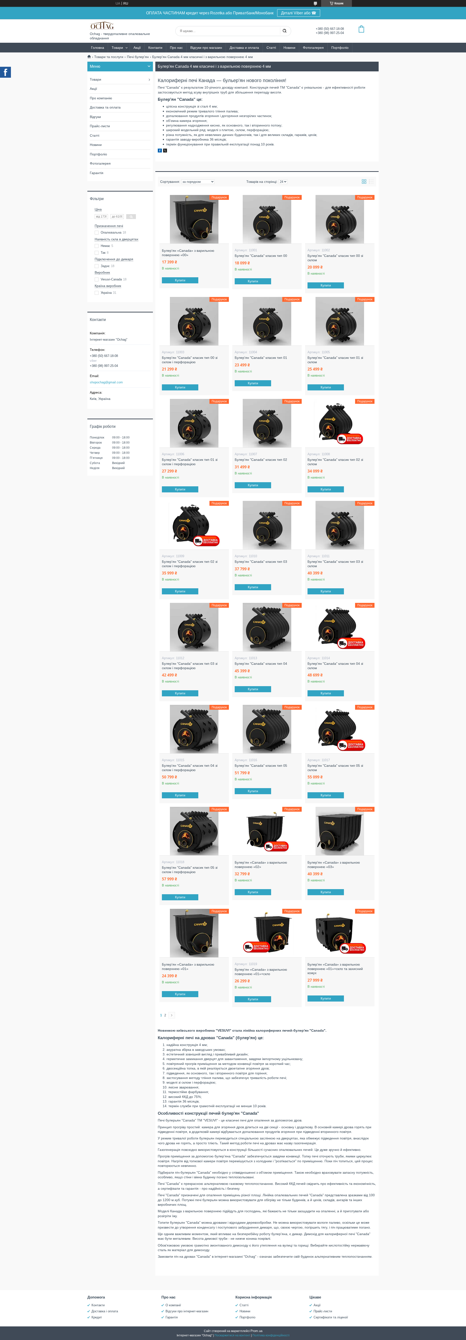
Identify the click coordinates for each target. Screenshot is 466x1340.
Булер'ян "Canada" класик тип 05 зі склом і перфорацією (189, 870)
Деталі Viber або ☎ (298, 13)
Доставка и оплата (244, 48)
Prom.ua (256, 1331)
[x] (165, 151)
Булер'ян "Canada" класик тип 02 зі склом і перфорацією (189, 564)
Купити (180, 280)
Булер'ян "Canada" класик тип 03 (261, 562)
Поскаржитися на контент (232, 1335)
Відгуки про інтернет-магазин (187, 1311)
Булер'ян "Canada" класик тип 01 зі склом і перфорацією (189, 462)
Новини (289, 48)
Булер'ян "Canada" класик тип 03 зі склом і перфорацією (189, 666)
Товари (117, 48)
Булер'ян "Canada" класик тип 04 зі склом (335, 666)
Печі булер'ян (138, 57)
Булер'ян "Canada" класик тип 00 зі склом (335, 258)
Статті (271, 48)
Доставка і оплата (105, 1311)
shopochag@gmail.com (106, 382)
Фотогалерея (313, 48)
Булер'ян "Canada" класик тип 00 (261, 256)
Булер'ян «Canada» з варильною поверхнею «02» (261, 864)
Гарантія (96, 173)
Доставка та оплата (105, 107)
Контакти (155, 48)
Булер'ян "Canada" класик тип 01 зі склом (335, 360)
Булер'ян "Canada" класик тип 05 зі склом (335, 768)
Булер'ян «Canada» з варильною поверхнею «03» (334, 864)
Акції (137, 48)
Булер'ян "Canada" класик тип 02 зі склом (335, 462)
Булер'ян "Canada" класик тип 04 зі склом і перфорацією (189, 768)
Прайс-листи (100, 126)
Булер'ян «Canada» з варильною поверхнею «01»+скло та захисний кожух (335, 968)
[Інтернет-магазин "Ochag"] (102, 25)
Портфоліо (340, 48)
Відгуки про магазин (206, 48)
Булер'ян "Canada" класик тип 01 (261, 358)
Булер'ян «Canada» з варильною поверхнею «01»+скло (261, 972)
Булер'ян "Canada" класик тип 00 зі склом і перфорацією (189, 360)
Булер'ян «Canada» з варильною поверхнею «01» (188, 966)
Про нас (176, 48)
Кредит (97, 1317)
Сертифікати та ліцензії (331, 1317)
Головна (97, 48)
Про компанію (101, 98)
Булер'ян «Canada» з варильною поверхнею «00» (188, 253)
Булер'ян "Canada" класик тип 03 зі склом (335, 564)
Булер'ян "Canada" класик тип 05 (261, 765)
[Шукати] (284, 31)
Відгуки (95, 117)
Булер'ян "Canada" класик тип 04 (261, 664)
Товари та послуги (108, 57)
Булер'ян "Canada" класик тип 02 (261, 460)
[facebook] (160, 151)
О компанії (173, 1305)
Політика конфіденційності (271, 1335)
